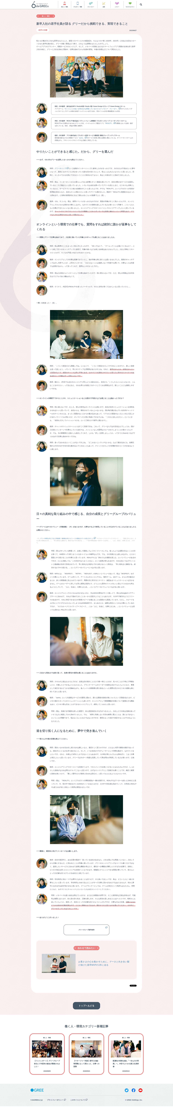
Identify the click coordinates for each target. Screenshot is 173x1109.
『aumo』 (81, 138)
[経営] (103, 3)
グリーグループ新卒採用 (86, 930)
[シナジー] (116, 3)
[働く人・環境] (64, 3)
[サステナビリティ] (130, 3)
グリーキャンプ (60, 168)
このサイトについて (77, 1100)
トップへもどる (86, 1005)
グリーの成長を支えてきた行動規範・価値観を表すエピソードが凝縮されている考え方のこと (66, 538)
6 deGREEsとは (37, 1100)
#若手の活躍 (42, 30)
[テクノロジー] (90, 3)
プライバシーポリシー (55, 1100)
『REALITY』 (108, 123)
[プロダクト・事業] (77, 3)
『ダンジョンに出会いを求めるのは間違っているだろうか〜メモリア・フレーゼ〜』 (90, 109)
